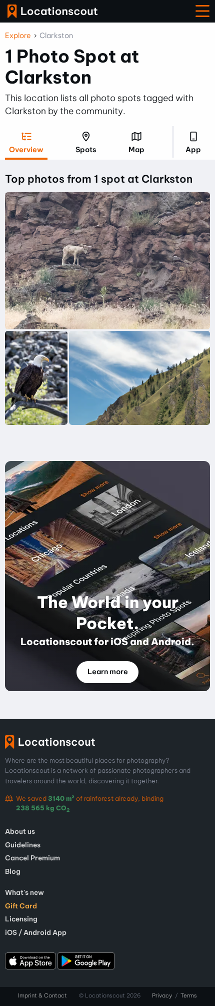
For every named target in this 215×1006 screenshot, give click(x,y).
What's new (24, 892)
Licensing (21, 918)
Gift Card (21, 905)
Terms (188, 995)
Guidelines (22, 844)
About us (20, 831)
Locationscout (53, 11)
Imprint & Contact (42, 995)
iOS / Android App (35, 932)
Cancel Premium (32, 857)
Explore (18, 35)
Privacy (162, 995)
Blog (12, 871)
